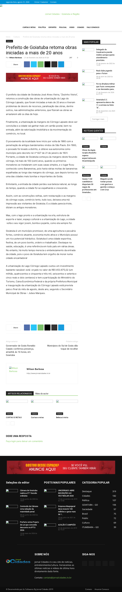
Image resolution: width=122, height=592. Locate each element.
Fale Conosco (93, 27)
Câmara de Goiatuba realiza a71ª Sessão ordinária (28, 493)
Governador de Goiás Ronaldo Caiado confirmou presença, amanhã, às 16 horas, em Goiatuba (20, 350)
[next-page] (12, 423)
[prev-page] (8, 423)
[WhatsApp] (41, 64)
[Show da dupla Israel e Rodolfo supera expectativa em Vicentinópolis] (90, 142)
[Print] (54, 64)
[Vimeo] (104, 2)
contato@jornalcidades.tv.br (57, 577)
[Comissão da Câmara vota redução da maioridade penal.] (12, 509)
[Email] (47, 64)
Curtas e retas (37, 417)
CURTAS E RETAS (14, 417)
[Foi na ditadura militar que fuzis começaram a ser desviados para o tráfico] (88, 87)
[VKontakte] (109, 2)
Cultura (17, 37)
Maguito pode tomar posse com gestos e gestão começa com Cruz (107, 184)
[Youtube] (114, 2)
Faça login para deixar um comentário (24, 441)
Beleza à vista (62, 417)
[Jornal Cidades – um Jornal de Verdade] (61, 14)
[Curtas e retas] (42, 407)
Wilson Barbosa (15, 57)
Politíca (42, 27)
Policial (63, 27)
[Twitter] (99, 2)
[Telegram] (61, 64)
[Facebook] (94, 2)
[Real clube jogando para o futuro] (88, 73)
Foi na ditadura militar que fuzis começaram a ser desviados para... (105, 86)
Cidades (80, 27)
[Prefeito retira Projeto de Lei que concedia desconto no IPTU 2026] (12, 525)
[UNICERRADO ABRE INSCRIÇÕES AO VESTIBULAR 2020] (50, 493)
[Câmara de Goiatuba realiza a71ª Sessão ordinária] (12, 493)
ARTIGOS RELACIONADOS (20, 393)
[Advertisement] (42, 311)
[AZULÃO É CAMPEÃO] (50, 527)
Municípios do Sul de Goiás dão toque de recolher (62, 347)
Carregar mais (98, 119)
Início (8, 37)
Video (71, 27)
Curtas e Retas (29, 27)
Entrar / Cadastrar (41, 2)
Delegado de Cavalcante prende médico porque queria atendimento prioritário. (105, 55)
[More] (68, 64)
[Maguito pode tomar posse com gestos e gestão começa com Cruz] (108, 171)
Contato (53, 2)
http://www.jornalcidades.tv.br (38, 373)
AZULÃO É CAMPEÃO (67, 525)
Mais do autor (42, 393)
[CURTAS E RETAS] (17, 407)
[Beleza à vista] (67, 407)
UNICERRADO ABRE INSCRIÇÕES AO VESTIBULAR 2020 (66, 493)
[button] (112, 27)
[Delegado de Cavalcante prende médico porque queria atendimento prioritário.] (88, 52)
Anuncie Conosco (102, 589)
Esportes (52, 27)
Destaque (86, 175)
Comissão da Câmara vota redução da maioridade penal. (29, 509)
